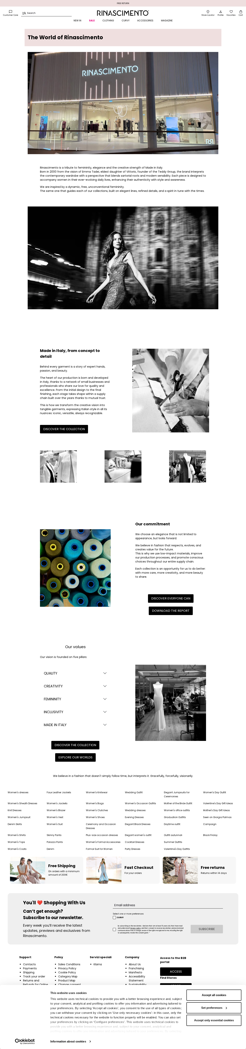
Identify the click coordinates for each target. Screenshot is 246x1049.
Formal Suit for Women (99, 849)
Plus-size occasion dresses (102, 835)
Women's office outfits (177, 810)
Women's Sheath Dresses (22, 803)
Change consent (69, 984)
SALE (92, 20)
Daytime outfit (172, 824)
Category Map (67, 976)
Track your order (34, 976)
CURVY (126, 20)
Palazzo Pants (55, 842)
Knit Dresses (15, 810)
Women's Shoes (95, 817)
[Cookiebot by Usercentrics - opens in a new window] (25, 1041)
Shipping (28, 972)
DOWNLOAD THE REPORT (170, 611)
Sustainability (137, 984)
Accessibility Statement (137, 978)
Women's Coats (17, 849)
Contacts (29, 964)
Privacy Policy (67, 968)
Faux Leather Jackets (59, 792)
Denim (50, 849)
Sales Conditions (69, 964)
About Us (135, 964)
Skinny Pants (54, 835)
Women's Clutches (97, 810)
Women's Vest (55, 817)
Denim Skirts (15, 824)
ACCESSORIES (145, 20)
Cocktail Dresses (134, 842)
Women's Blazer (56, 810)
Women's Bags (95, 803)
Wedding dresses (135, 810)
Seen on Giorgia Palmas (217, 817)
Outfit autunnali (173, 835)
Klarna (98, 964)
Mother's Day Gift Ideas (216, 810)
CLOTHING (108, 20)
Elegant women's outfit (138, 835)
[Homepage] (123, 13)
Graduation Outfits (175, 817)
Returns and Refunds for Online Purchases (35, 984)
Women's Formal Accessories (103, 842)
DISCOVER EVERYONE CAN (170, 598)
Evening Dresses (134, 817)
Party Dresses (132, 849)
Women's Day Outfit (214, 792)
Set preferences (211, 1007)
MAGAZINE (167, 20)
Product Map (66, 980)
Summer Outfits (173, 842)
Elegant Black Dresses (137, 824)
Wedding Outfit (134, 792)
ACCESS (176, 971)
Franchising (136, 968)
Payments (30, 968)
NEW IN (77, 20)
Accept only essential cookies (214, 1020)
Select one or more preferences (128, 913)
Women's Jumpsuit (19, 817)
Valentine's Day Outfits (177, 849)
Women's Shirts (17, 835)
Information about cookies (68, 1041)
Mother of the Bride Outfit (178, 803)
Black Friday (210, 835)
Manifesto (135, 972)
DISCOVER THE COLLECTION (64, 429)
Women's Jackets (57, 803)
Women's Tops (16, 842)
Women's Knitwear (96, 792)
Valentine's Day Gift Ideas (218, 803)
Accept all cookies (214, 995)
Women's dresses (18, 792)
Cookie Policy (67, 972)
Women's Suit (55, 824)
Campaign (209, 824)
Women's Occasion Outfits (140, 803)
